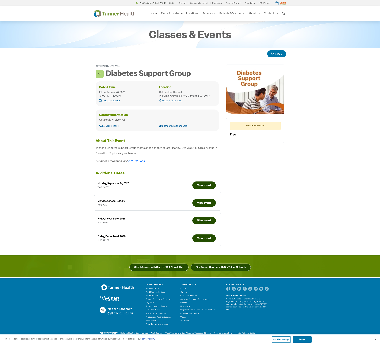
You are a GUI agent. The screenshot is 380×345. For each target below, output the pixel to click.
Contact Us (271, 13)
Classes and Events (188, 295)
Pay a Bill (150, 303)
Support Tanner (233, 3)
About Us (254, 13)
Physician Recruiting (189, 313)
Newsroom (185, 306)
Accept (302, 339)
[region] (190, 339)
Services (207, 13)
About (183, 288)
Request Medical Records (157, 306)
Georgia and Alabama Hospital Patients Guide (234, 333)
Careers (182, 3)
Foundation (250, 3)
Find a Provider (170, 13)
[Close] (375, 339)
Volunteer (184, 320)
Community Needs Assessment (194, 299)
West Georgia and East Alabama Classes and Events (188, 333)
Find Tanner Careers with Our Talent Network (221, 267)
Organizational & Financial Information (197, 310)
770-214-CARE (123, 313)
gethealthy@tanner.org (174, 125)
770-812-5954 (136, 161)
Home (153, 13)
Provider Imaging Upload (157, 324)
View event (204, 185)
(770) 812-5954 (110, 125)
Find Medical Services (155, 292)
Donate (183, 303)
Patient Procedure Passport (158, 299)
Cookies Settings (281, 339)
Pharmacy (217, 3)
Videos (183, 317)
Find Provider (152, 295)
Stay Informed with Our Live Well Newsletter (159, 267)
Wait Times (265, 3)
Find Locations (152, 288)
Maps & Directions (172, 100)
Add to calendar (111, 100)
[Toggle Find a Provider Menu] (181, 13)
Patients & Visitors (230, 13)
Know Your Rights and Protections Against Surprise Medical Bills (158, 317)
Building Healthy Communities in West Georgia (141, 333)
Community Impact (199, 3)
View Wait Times (153, 310)
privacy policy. (148, 339)
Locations (192, 13)
